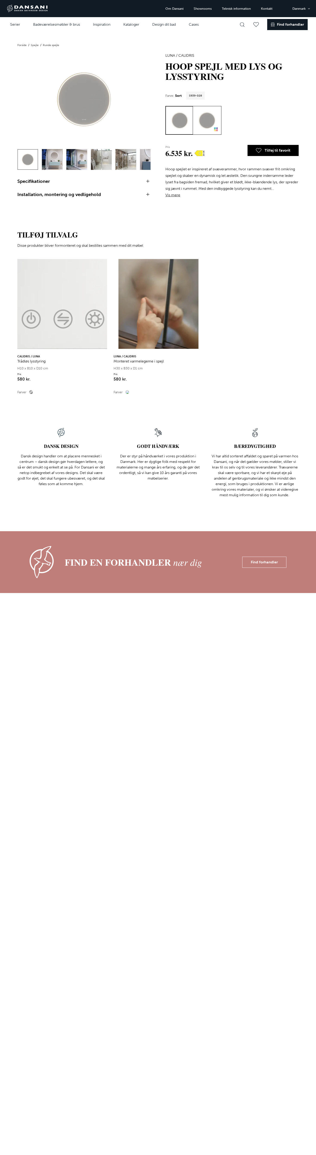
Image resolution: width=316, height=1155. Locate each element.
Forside (22, 45)
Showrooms (203, 9)
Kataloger (131, 24)
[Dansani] (27, 8)
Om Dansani (174, 9)
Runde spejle (51, 45)
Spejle (35, 45)
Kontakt (267, 9)
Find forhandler (264, 562)
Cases (194, 24)
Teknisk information (236, 9)
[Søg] (242, 24)
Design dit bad (164, 24)
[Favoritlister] (256, 24)
